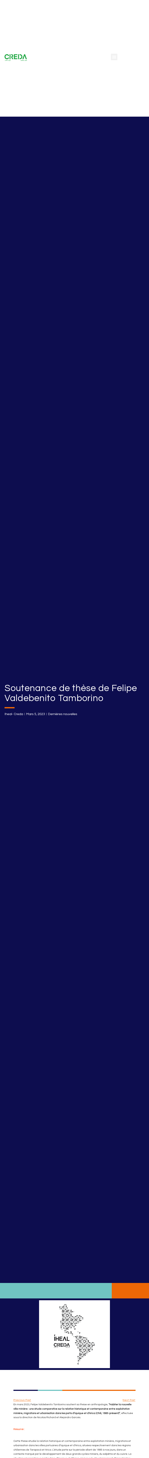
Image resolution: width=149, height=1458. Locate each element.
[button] (114, 57)
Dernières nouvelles (62, 714)
